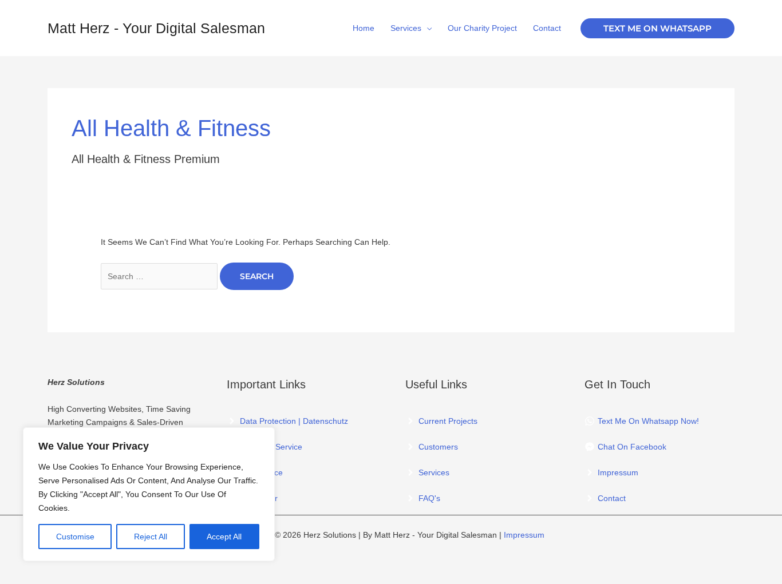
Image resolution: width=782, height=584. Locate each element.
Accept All (224, 536)
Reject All (150, 536)
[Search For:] (160, 276)
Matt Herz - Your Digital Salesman (156, 28)
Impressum (524, 534)
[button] (657, 28)
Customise (75, 536)
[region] (149, 494)
